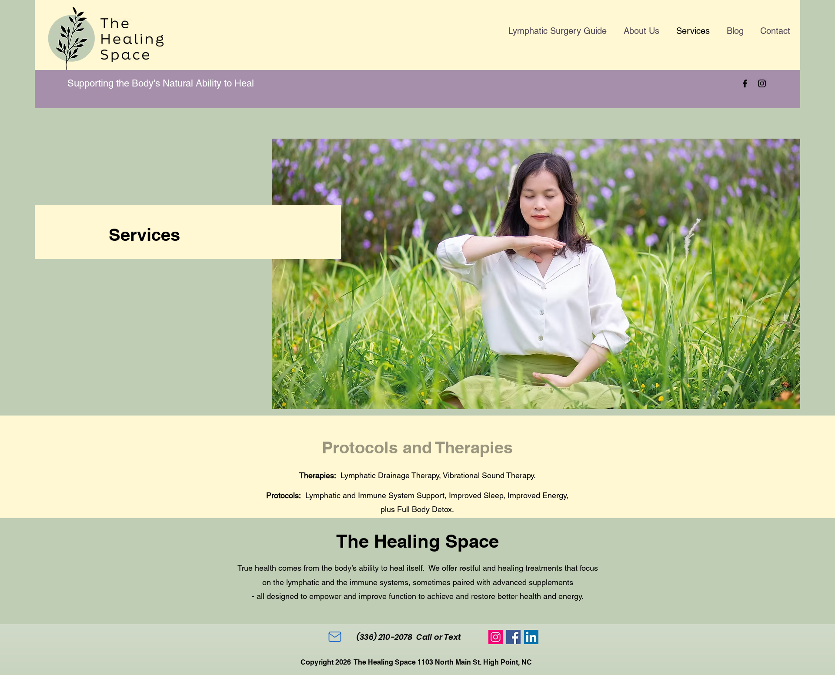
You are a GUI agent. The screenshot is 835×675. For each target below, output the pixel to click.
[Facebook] (745, 83)
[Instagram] (762, 83)
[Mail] (335, 636)
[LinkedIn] (531, 637)
